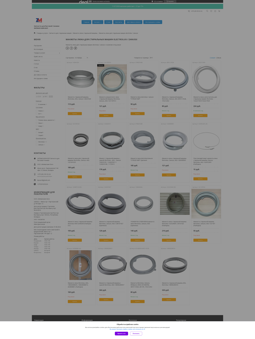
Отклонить (136, 333)
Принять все (121, 333)
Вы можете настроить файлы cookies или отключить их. (127, 329)
